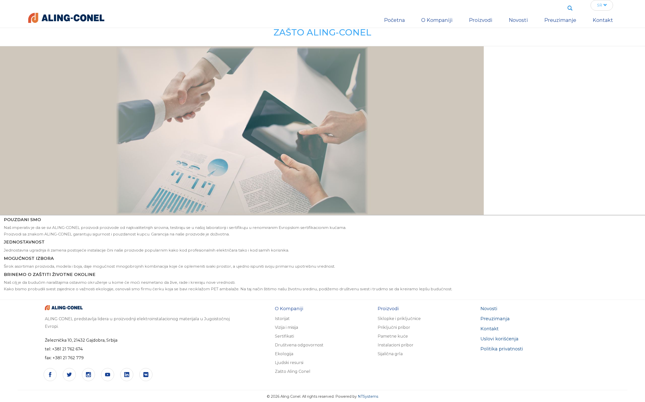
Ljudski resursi (289, 362)
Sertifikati (284, 336)
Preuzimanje (560, 20)
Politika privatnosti (501, 349)
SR (600, 5)
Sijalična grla (390, 353)
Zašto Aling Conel (292, 371)
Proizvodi (480, 20)
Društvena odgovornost (299, 345)
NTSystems (368, 396)
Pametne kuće (393, 336)
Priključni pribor (394, 327)
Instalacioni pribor (395, 345)
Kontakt (489, 329)
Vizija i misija (286, 327)
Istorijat (282, 318)
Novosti (488, 308)
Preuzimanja (495, 318)
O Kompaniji (437, 20)
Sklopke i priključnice (399, 318)
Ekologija (284, 353)
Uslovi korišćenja (499, 339)
